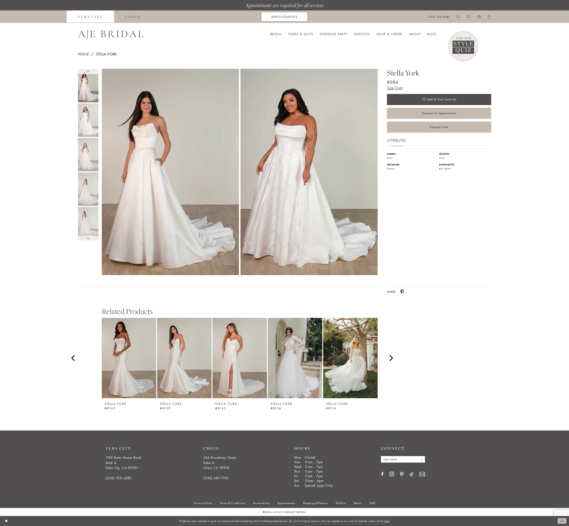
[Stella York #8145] (239, 358)
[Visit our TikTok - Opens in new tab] (411, 474)
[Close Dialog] (6, 521)
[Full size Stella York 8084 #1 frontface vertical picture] (309, 172)
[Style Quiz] (463, 46)
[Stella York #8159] (184, 358)
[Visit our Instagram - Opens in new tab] (391, 474)
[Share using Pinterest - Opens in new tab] (402, 291)
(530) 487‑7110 (215, 478)
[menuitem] (90, 16)
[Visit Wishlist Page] (468, 16)
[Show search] (458, 16)
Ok (562, 521)
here (386, 521)
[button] (479, 16)
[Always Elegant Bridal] (110, 34)
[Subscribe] (421, 459)
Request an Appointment (439, 113)
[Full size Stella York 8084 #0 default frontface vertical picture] (170, 172)
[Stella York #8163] (129, 358)
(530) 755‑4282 (119, 478)
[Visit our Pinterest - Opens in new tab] (402, 474)
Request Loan (439, 127)
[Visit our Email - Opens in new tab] (422, 474)
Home (83, 54)
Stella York (106, 54)
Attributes (396, 140)
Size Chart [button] (395, 87)
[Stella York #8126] (295, 358)
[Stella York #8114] (350, 358)
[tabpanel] (169, 172)
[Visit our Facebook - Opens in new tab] (382, 474)
